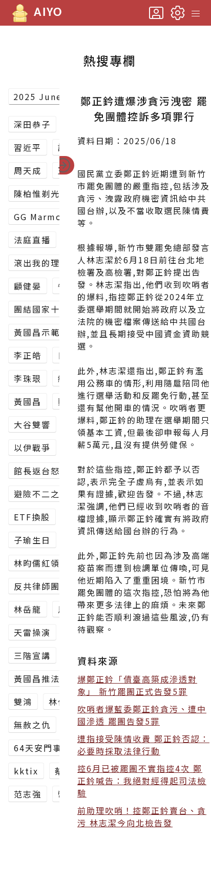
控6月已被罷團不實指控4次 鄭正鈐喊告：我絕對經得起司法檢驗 (141, 780)
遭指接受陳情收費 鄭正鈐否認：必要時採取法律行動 (143, 744)
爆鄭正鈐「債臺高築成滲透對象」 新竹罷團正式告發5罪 (137, 685)
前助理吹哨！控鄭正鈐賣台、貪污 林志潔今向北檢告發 (141, 816)
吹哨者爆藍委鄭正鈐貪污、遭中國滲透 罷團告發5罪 (141, 715)
